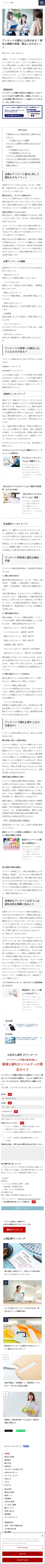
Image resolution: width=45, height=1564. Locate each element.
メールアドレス (6, 1111)
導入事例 (7, 1532)
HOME (7, 1454)
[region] (22, 1548)
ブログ (6, 1482)
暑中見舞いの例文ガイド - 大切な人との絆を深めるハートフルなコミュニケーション (22, 1272)
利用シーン (8, 1495)
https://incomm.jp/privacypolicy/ (29, 1199)
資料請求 (7, 1514)
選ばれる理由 (9, 1457)
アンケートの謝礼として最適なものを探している (22, 1126)
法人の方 (7, 1489)
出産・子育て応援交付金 (13, 1525)
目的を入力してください (9, 1123)
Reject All (22, 1554)
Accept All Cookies (22, 1560)
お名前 (3, 1103)
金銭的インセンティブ (20, 150)
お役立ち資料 (9, 1501)
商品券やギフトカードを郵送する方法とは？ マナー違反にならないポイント (21, 1347)
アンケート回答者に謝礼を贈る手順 (21, 156)
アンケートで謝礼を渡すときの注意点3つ (24, 159)
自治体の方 (8, 1522)
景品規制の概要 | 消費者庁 (19, 820)
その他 (8, 1140)
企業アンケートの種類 (20, 140)
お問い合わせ (9, 1511)
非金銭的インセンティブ (21, 153)
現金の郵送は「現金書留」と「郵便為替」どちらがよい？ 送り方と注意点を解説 (22, 1384)
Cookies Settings (22, 1547)
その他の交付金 (10, 1529)
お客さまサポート (11, 1472)
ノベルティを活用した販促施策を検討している (22, 1137)
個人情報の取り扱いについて (11, 1164)
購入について (9, 1508)
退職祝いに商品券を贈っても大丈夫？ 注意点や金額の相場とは (21, 1421)
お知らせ (7, 1479)
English (7, 1485)
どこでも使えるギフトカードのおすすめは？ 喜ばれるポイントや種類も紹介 (21, 1309)
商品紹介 (7, 1460)
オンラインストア (11, 1475)
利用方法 (7, 1466)
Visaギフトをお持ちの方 (13, 1469)
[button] (41, 3)
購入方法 (7, 1463)
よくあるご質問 (10, 1505)
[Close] (42, 1535)
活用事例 (7, 1498)
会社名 (3, 1094)
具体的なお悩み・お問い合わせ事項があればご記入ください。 (22, 1144)
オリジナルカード (11, 1517)
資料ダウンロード (14, 1230)
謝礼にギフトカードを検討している (18, 1129)
